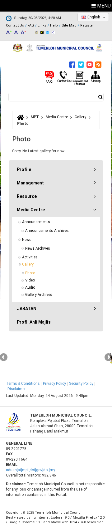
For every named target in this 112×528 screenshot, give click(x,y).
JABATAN (26, 308)
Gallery (80, 117)
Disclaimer (16, 389)
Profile (24, 169)
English (93, 17)
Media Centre (57, 117)
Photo (30, 273)
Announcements (36, 222)
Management (30, 182)
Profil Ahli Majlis (34, 322)
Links (42, 25)
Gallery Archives (38, 294)
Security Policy (81, 383)
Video (30, 280)
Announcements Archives (47, 230)
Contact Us (15, 25)
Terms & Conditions (23, 383)
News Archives (37, 248)
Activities (30, 257)
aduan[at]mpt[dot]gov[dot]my (30, 470)
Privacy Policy (54, 383)
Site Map (69, 25)
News (26, 239)
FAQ (31, 25)
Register (87, 25)
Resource (27, 196)
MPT (35, 117)
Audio (30, 287)
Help (54, 25)
